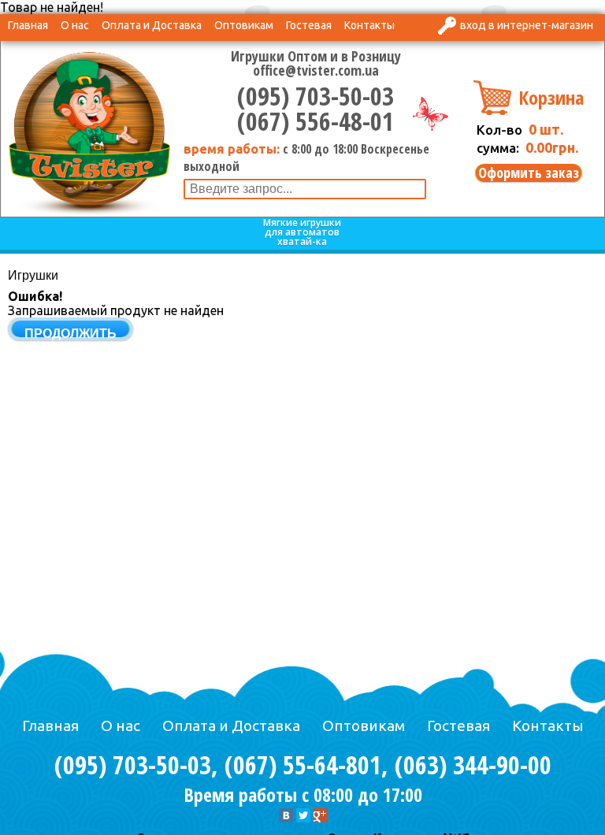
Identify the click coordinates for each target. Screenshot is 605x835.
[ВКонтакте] (286, 815)
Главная (28, 25)
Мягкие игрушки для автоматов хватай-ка (302, 232)
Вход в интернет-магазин (526, 25)
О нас (75, 25)
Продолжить (70, 333)
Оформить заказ (528, 173)
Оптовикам (243, 25)
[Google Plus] (321, 815)
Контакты (369, 25)
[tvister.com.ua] (89, 131)
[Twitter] (303, 815)
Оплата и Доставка (152, 25)
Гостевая (309, 25)
